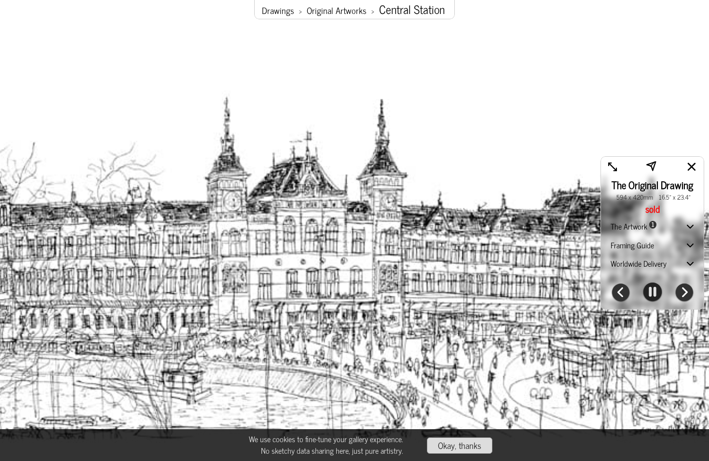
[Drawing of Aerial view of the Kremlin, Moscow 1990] (684, 293)
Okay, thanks (459, 445)
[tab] (652, 227)
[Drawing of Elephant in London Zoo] (621, 293)
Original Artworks (337, 10)
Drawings (278, 10)
